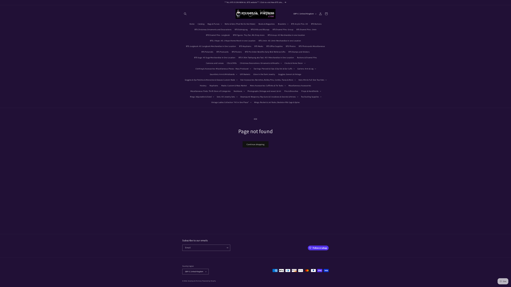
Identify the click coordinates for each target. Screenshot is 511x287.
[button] (185, 14)
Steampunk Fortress (195, 281)
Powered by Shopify (209, 281)
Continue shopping (256, 144)
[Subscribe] (227, 248)
